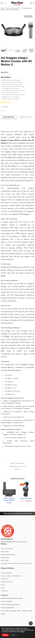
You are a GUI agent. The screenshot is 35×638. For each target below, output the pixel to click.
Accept (5, 635)
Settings (13, 635)
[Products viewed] (31, 623)
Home (2, 8)
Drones (8, 8)
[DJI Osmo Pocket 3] (25, 489)
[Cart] (31, 3)
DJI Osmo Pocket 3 (26, 498)
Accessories (15, 8)
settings (22, 631)
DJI (25, 466)
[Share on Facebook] (1, 111)
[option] (17, 30)
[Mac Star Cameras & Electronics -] (17, 3)
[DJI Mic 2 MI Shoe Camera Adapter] (9, 489)
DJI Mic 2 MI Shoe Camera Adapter (9, 499)
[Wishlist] (33, 3)
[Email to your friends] (4, 111)
